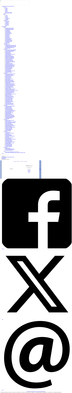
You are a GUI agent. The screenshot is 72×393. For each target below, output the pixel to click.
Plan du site (43, 391)
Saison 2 (29, 171)
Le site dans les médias (39, 391)
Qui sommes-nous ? (33, 391)
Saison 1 (29, 170)
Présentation (29, 169)
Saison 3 (29, 172)
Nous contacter (29, 391)
